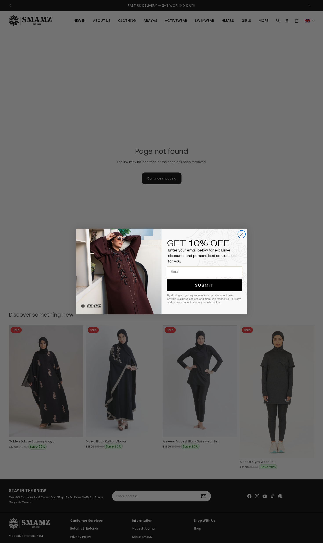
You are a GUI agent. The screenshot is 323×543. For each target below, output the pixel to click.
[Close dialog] (241, 234)
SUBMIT (204, 285)
